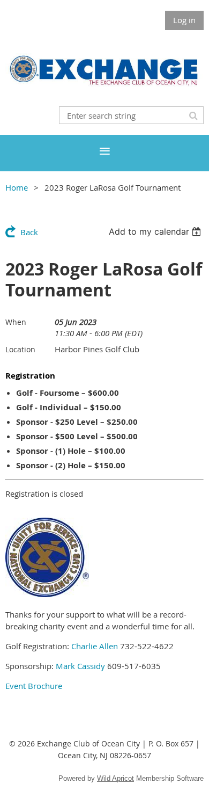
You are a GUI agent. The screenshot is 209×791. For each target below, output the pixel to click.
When (15, 322)
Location (20, 349)
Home (16, 187)
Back (29, 232)
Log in (184, 19)
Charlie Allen (94, 646)
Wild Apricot (115, 778)
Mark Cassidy (80, 666)
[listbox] (156, 231)
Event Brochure (33, 685)
